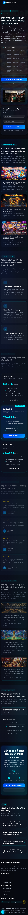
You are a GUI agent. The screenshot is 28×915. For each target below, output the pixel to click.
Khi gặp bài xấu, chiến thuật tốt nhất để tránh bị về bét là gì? (12, 833)
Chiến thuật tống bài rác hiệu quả (15, 726)
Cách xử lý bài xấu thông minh (14, 730)
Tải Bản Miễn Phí (14, 400)
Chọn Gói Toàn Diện (14, 468)
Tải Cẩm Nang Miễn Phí (15, 785)
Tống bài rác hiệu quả (8, 891)
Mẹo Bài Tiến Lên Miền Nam (10, 862)
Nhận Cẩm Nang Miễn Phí (14, 127)
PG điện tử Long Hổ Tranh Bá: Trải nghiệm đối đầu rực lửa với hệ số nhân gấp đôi (13, 710)
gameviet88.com (10, 908)
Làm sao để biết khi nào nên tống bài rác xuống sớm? (13, 842)
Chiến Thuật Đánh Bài (8, 876)
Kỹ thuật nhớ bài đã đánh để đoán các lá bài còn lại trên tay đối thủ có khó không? (12, 824)
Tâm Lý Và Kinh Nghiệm (8, 879)
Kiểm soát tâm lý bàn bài (13, 734)
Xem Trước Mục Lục (15, 790)
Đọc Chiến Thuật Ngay (14, 84)
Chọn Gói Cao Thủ (14, 435)
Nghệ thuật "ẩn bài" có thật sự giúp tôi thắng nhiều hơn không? (12, 851)
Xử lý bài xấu (6, 894)
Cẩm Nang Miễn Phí (7, 882)
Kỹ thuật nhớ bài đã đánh (13, 723)
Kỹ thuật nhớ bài (7, 888)
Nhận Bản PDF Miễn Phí (15, 79)
